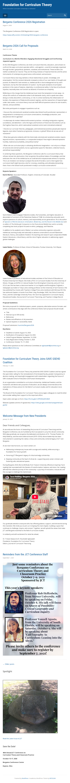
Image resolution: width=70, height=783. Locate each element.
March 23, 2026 (7, 49)
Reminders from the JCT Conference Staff (25, 554)
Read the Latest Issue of (12, 739)
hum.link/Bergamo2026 (26, 325)
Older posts (8, 664)
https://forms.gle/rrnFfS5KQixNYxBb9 (37, 399)
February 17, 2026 (8, 366)
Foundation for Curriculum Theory (27, 5)
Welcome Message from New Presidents (24, 415)
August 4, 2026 (7, 25)
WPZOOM (52, 778)
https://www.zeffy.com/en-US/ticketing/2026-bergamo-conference (25, 35)
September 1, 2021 (8, 558)
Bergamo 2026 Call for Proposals (20, 45)
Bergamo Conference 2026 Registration (24, 22)
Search (65, 15)
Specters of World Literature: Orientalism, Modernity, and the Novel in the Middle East (34, 222)
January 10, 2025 (8, 419)
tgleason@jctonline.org (11, 348)
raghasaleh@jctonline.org (50, 346)
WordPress (25, 778)
